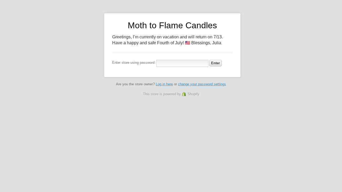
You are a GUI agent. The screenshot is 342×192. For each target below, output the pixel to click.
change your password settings (202, 84)
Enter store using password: (134, 63)
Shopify (193, 94)
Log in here (164, 84)
